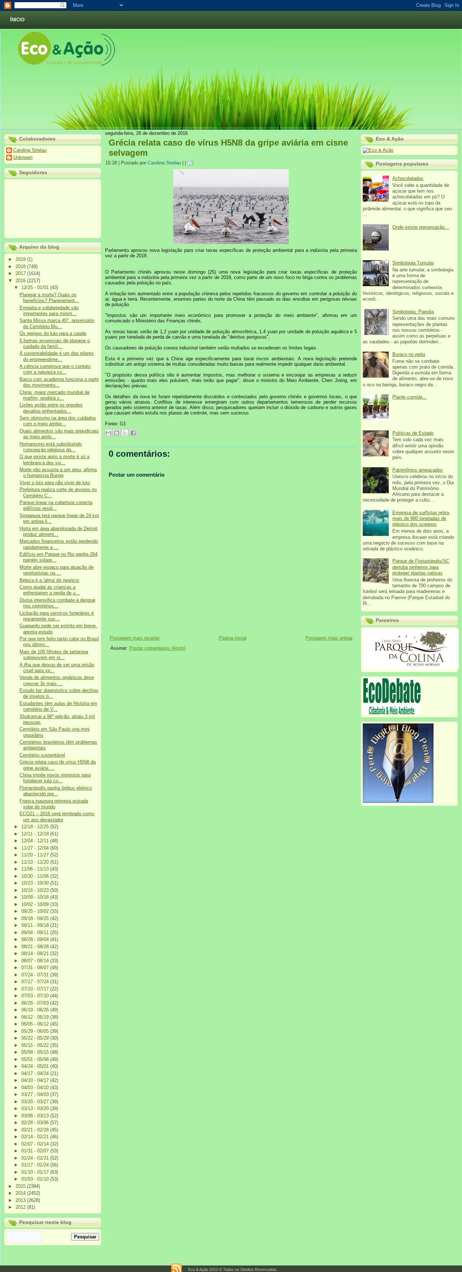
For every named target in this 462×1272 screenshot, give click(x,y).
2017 (21, 273)
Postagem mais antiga (328, 638)
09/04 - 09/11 (35, 932)
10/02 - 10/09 (35, 904)
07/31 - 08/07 (35, 967)
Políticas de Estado (412, 433)
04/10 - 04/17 (35, 1080)
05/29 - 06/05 (35, 1031)
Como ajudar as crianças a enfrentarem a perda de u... (49, 590)
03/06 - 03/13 (35, 1115)
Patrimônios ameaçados (417, 470)
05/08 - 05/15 (35, 1052)
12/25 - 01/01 (35, 287)
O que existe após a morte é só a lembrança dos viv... (54, 459)
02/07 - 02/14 (35, 1144)
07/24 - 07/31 (35, 974)
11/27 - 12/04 (35, 848)
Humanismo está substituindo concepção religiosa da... (50, 446)
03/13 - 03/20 (35, 1108)
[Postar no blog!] (116, 433)
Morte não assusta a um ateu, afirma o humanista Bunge (58, 472)
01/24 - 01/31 (35, 1158)
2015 (21, 1186)
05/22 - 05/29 (35, 1038)
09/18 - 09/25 (35, 918)
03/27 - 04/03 (35, 1094)
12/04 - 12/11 (35, 840)
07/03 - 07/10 (35, 995)
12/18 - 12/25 (35, 826)
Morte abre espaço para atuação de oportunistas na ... (56, 570)
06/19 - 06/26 (35, 1010)
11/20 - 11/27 (35, 855)
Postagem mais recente (135, 638)
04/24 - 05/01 (35, 1066)
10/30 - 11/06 (35, 876)
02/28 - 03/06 (35, 1122)
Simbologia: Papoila (413, 311)
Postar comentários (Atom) (157, 648)
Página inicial (233, 638)
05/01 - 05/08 (35, 1059)
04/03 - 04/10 (35, 1087)
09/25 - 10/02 (35, 911)
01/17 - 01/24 (35, 1165)
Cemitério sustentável (42, 755)
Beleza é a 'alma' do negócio (49, 580)
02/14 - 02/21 (35, 1136)
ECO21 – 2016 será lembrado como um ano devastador (56, 816)
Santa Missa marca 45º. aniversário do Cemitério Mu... (56, 323)
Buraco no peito (408, 354)
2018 (21, 266)
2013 (21, 1200)
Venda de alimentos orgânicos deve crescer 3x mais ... (56, 680)
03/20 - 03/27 (35, 1101)
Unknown (22, 157)
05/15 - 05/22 (35, 1045)
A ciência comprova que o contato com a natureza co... (55, 369)
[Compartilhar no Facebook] (133, 433)
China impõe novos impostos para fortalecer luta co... (55, 777)
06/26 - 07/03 (35, 1003)
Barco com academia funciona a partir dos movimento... (59, 382)
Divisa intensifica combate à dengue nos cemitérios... (57, 603)
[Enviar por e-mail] (108, 433)
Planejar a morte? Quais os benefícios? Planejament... (49, 297)
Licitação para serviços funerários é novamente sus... (56, 616)
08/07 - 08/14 (35, 960)
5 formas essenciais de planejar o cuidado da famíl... (54, 343)
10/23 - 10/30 (35, 883)
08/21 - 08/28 (35, 946)
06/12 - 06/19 (35, 1017)
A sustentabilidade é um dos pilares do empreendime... (56, 356)
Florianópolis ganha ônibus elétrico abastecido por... (55, 790)
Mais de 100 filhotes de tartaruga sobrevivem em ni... (53, 654)
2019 (21, 259)
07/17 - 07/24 (35, 981)
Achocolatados (407, 178)
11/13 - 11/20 (35, 862)
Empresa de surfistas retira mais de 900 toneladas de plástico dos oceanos (420, 518)
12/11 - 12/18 (35, 834)
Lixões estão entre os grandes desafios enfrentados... (51, 407)
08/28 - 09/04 (35, 939)
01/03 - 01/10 (35, 1179)
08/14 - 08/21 (35, 953)
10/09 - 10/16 (35, 897)
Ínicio (17, 19)
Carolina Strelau (30, 150)
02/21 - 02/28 (35, 1130)
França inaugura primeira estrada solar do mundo (53, 803)
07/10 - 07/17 (35, 989)
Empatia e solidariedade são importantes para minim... (49, 310)
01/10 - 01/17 (35, 1172)
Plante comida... (409, 397)
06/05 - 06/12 (35, 1024)
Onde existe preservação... (420, 227)
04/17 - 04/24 (35, 1073)
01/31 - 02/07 (35, 1150)
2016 (21, 280)
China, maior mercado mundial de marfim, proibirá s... (54, 395)
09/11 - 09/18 (35, 925)
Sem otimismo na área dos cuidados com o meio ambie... (57, 420)
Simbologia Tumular (413, 263)
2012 (21, 1207)
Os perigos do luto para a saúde (52, 333)
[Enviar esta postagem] (191, 163)
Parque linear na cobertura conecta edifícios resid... (55, 505)
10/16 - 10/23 (35, 890)
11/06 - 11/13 (35, 869)
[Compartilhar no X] (124, 433)
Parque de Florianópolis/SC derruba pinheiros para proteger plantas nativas (420, 567)
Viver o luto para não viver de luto (54, 482)
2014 (21, 1193)
